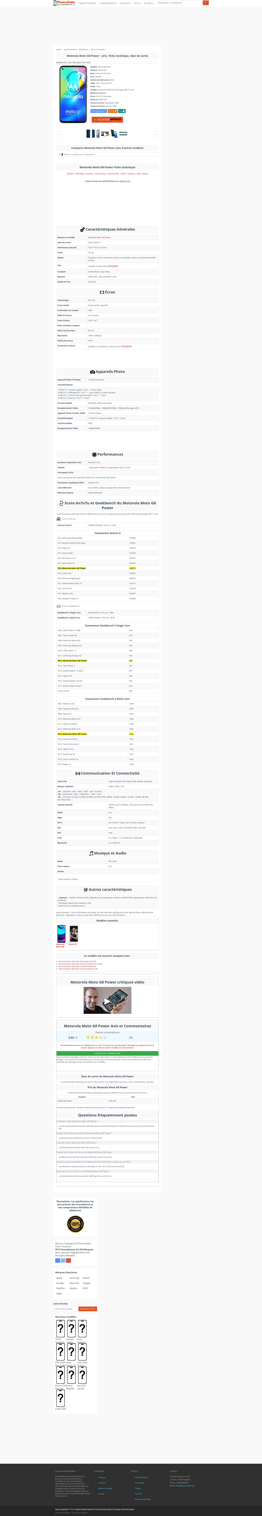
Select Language (61, 1509)
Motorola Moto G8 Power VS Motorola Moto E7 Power (81, 964)
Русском (97, 1509)
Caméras (89, 173)
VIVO (85, 1288)
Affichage (79, 173)
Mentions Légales (105, 1488)
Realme (73, 1288)
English (78, 1509)
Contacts (101, 1483)
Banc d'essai (142, 173)
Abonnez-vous (87, 1309)
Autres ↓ (149, 3)
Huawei (60, 1283)
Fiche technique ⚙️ (98, 111)
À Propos (101, 1477)
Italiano (109, 1509)
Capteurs (131, 173)
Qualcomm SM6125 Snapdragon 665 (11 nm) (109, 467)
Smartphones (87, 3)
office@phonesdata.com (185, 1485)
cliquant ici (124, 181)
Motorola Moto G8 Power (99, 237)
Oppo (59, 1293)
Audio (123, 173)
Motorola (102, 70)
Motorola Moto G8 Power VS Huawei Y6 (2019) (77, 961)
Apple (59, 1277)
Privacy (101, 1494)
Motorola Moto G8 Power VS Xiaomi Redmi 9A (77, 966)
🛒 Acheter (102, 119)
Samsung (74, 1277)
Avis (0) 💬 (112, 111)
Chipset (138, 1488)
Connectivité (113, 173)
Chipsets (125, 3)
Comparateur (108, 3)
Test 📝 (122, 111)
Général (70, 173)
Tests (137, 3)
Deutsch (91, 1509)
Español (84, 1509)
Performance (100, 173)
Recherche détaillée (143, 1499)
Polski (123, 1509)
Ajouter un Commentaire (107, 1053)
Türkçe (103, 1509)
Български (130, 1509)
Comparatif (139, 1483)
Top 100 (138, 1494)
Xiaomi (86, 1277)
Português (117, 1509)
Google (86, 1283)
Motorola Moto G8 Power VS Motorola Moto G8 (78, 969)
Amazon (113, 266)
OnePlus (60, 1288)
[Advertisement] (131, 27)
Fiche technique (141, 1477)
